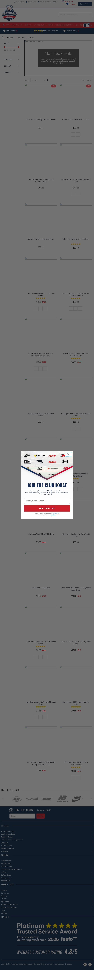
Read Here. (53, 514)
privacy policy (56, 513)
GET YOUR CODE (47, 508)
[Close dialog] (68, 454)
